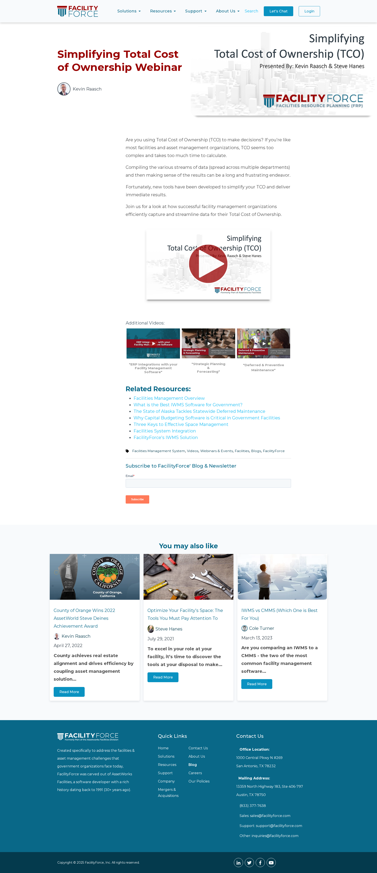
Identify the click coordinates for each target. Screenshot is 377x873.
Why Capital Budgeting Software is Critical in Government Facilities (207, 417)
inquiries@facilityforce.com (275, 836)
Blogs (256, 451)
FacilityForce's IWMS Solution (166, 437)
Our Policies (198, 781)
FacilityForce (274, 451)
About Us (196, 756)
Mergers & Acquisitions (168, 793)
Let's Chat (278, 11)
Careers (195, 773)
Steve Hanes (168, 629)
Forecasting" (208, 371)
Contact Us (198, 748)
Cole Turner (261, 628)
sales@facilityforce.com (270, 816)
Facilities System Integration (165, 431)
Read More (69, 692)
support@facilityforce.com (279, 826)
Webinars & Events (216, 451)
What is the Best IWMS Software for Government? (188, 404)
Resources (167, 765)
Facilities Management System (158, 451)
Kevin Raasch (76, 636)
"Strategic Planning (208, 364)
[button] (129, 11)
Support (165, 773)
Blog (192, 765)
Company (166, 781)
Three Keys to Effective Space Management (181, 424)
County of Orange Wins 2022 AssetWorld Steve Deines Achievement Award (84, 618)
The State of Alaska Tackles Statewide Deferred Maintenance (199, 411)
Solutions (166, 756)
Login (309, 11)
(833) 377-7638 (253, 806)
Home (163, 748)
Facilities (242, 451)
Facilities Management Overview (169, 398)
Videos (192, 451)
